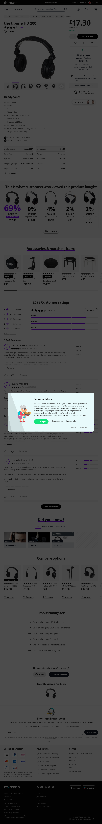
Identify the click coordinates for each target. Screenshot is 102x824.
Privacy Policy (83, 428)
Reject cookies (57, 421)
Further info (71, 421)
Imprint (74, 428)
